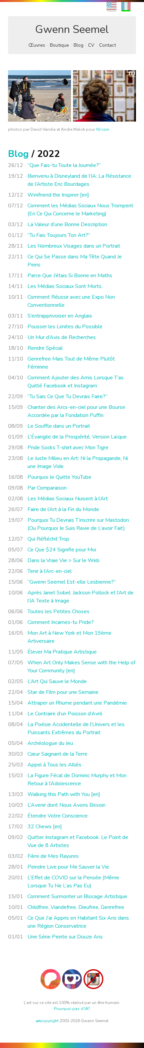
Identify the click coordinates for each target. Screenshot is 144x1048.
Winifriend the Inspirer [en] (58, 195)
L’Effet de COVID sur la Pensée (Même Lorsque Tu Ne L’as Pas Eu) (73, 881)
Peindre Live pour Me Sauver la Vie (68, 867)
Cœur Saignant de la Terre (57, 754)
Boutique (59, 45)
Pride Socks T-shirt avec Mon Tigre (68, 447)
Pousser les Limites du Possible (64, 326)
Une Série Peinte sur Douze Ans (65, 936)
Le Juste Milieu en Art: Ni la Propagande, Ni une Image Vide (77, 462)
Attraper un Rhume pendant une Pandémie (77, 703)
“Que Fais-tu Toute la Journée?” (64, 165)
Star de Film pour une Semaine (62, 692)
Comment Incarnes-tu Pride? (60, 622)
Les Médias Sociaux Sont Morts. (64, 286)
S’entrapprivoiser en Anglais (59, 316)
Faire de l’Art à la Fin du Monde (63, 509)
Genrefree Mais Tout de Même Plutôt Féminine (71, 363)
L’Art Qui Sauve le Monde (57, 681)
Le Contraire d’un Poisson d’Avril (64, 713)
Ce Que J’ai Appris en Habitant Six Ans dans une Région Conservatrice (78, 922)
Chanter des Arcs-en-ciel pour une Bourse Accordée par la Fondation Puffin (76, 411)
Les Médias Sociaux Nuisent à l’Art (67, 498)
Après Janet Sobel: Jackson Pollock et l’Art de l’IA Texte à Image (80, 596)
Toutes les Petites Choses (58, 611)
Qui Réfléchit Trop (48, 539)
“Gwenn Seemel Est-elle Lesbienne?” (71, 582)
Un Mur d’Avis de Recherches (61, 337)
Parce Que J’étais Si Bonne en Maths (69, 275)
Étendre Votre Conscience (57, 816)
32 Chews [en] (44, 826)
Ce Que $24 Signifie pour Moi (61, 549)
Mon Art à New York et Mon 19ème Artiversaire (69, 637)
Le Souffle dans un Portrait (58, 426)
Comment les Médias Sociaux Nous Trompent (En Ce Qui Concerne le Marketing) (80, 209)
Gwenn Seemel (72, 29)
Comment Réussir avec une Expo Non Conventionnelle (71, 301)
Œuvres (36, 45)
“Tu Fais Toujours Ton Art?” (58, 235)
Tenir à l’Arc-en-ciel (49, 571)
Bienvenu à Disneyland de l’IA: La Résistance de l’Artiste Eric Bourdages (79, 180)
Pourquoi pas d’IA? (72, 1008)
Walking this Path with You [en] (63, 794)
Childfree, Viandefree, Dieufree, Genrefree (75, 907)
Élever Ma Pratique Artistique (62, 652)
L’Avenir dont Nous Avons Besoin (66, 805)
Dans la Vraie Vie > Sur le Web (63, 560)
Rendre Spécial (45, 348)
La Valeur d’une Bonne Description (67, 224)
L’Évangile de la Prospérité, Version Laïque (77, 437)
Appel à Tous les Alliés (54, 764)
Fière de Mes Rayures (53, 856)
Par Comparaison (47, 488)
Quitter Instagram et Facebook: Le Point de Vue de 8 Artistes (77, 841)
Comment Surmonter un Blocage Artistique (77, 896)
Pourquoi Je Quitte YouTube (59, 477)
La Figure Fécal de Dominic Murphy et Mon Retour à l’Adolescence (77, 779)
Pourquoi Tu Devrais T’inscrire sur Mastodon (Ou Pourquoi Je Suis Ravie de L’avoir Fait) (78, 524)
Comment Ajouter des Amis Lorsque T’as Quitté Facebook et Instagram (75, 381)
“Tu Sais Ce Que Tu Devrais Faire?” (67, 396)
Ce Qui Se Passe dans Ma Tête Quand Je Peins (74, 260)
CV (91, 45)
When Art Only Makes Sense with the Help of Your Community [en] (81, 666)
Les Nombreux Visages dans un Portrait (73, 246)
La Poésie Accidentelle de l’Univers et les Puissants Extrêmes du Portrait (76, 728)
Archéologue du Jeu (50, 743)
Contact (107, 45)
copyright (47, 1020)
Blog (78, 45)
